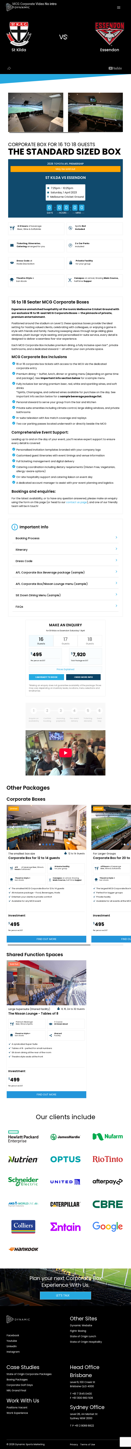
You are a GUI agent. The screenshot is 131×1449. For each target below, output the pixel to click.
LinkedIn (12, 1346)
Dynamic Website (81, 1325)
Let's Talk (62, 1295)
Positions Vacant (17, 1407)
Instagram (13, 1352)
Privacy (74, 1444)
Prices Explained (65, 669)
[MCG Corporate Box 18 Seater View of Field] (95, 132)
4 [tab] (50, 844)
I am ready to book (46, 677)
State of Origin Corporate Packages (29, 1374)
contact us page (76, 502)
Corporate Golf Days (20, 1385)
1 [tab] (40, 844)
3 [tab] (46, 844)
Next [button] (80, 827)
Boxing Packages (17, 1379)
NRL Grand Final (16, 1390)
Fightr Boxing (78, 1331)
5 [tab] (53, 844)
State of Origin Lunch (83, 1336)
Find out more (46, 939)
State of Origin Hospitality (86, 1342)
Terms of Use (87, 1444)
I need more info (83, 677)
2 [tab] (43, 844)
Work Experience (17, 1413)
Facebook (13, 1335)
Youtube (12, 1341)
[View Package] (46, 827)
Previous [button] (13, 827)
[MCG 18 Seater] (35, 132)
